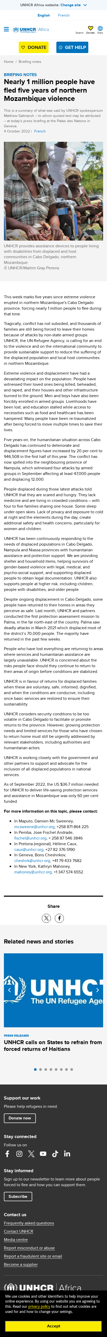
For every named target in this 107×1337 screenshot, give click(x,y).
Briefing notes (30, 61)
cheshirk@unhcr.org (32, 861)
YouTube (43, 1153)
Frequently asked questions (29, 1223)
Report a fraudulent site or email (33, 1256)
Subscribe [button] (18, 1196)
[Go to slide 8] (73, 1070)
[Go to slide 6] (62, 1070)
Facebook (7, 1153)
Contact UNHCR (18, 1231)
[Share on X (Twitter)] (46, 918)
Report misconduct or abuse (29, 1248)
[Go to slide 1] (36, 1070)
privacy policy (39, 1307)
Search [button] (80, 32)
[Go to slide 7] (67, 1070)
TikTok (55, 1153)
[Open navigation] (6, 29)
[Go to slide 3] (47, 1070)
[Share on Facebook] (59, 918)
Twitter (31, 1153)
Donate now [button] (20, 1118)
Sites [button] (100, 32)
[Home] (30, 30)
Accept (53, 1326)
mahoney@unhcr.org (33, 872)
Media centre (16, 1240)
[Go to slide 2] (41, 1070)
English (44, 15)
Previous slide (9, 990)
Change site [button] (71, 5)
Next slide (97, 990)
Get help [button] (75, 47)
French (64, 15)
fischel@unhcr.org (30, 838)
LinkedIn (67, 1153)
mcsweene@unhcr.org (34, 827)
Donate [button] (90, 30)
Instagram (19, 1153)
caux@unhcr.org (28, 849)
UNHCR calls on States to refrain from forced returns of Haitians (53, 1045)
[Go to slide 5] (57, 1070)
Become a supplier (21, 1264)
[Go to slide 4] (52, 1070)
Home (9, 61)
